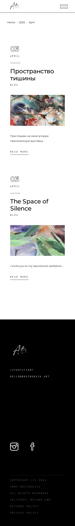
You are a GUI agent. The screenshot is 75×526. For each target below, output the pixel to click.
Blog (14, 84)
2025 (22, 22)
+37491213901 (22, 370)
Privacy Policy (24, 512)
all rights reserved (29, 493)
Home (11, 22)
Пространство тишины (32, 74)
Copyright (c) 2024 (28, 480)
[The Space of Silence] (37, 240)
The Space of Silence (29, 205)
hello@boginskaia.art (30, 376)
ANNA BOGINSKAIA (25, 486)
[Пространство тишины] (37, 110)
